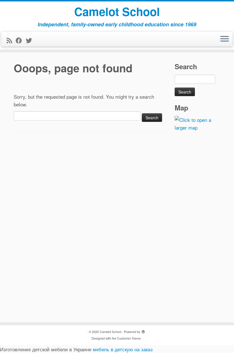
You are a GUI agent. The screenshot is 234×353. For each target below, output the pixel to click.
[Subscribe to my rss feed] (11, 40)
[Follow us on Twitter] (31, 40)
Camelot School (117, 11)
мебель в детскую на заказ (123, 349)
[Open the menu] (224, 39)
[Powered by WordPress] (143, 330)
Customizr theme (129, 338)
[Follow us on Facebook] (21, 40)
